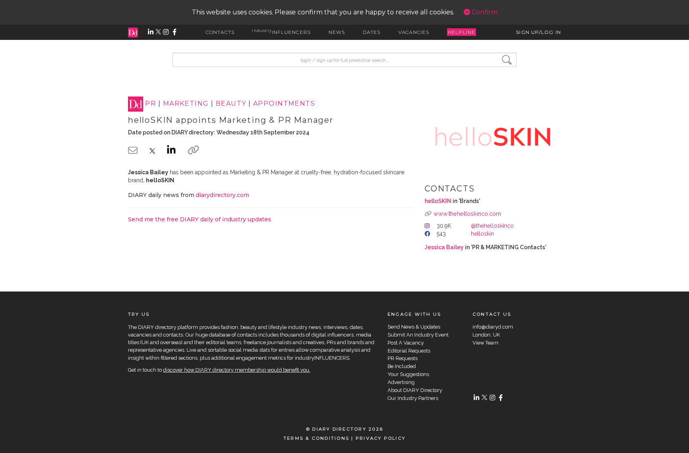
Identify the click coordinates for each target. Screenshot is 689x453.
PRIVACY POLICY (381, 438)
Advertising (401, 382)
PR (150, 104)
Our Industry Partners (413, 398)
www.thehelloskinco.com (467, 213)
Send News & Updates (414, 327)
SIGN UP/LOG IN (538, 32)
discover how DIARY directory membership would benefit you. (236, 370)
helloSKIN (438, 201)
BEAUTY (231, 104)
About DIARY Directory (415, 390)
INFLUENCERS (281, 32)
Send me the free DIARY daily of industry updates (199, 219)
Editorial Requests (409, 351)
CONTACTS (220, 32)
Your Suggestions (408, 374)
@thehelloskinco (492, 226)
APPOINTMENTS (284, 104)
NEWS (337, 32)
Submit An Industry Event (418, 335)
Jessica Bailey (444, 247)
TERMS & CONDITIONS (316, 438)
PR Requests (402, 358)
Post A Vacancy (406, 343)
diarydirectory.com (222, 195)
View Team (485, 343)
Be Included (402, 366)
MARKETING (186, 104)
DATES (372, 32)
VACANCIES (413, 32)
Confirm (484, 12)
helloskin (482, 233)
